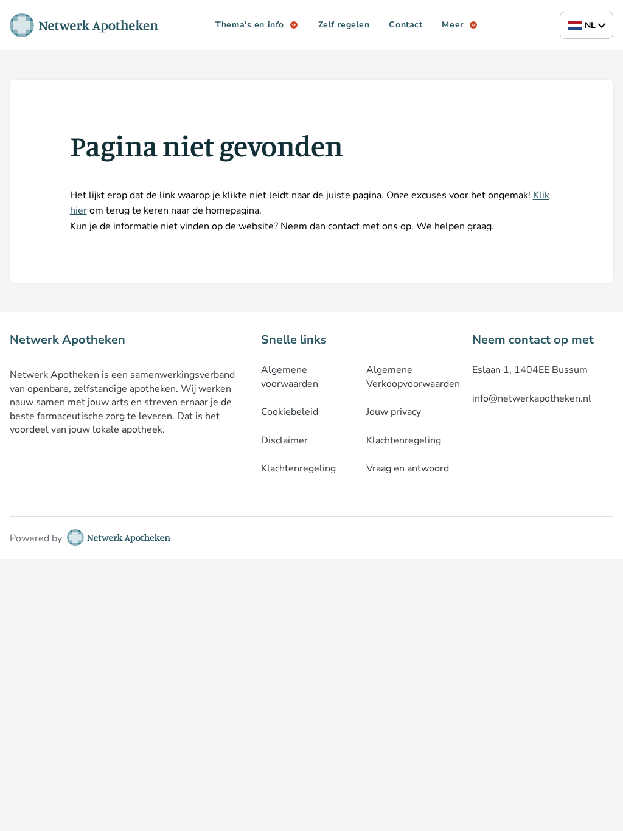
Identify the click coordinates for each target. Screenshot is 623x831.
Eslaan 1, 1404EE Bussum (530, 370)
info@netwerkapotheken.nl (531, 398)
